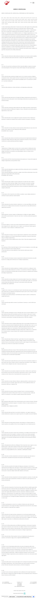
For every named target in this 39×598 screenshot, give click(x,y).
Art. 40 (16, 22)
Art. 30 (19, 20)
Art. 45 (32, 22)
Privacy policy (23, 590)
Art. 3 (8, 17)
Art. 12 (33, 17)
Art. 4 (11, 17)
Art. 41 (19, 22)
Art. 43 (25, 22)
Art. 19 (19, 19)
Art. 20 (23, 19)
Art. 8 (22, 17)
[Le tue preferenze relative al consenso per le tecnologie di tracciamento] (5, 596)
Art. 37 (6, 22)
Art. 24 (35, 19)
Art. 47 (3, 23)
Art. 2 (5, 17)
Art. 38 (9, 22)
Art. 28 (12, 20)
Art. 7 (19, 17)
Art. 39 (12, 22)
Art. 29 (16, 20)
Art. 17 (13, 19)
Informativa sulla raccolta (10, 596)
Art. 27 (9, 20)
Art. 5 (14, 17)
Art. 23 (32, 19)
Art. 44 (29, 22)
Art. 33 (29, 20)
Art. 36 (3, 22)
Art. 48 (6, 23)
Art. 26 (6, 20)
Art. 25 (3, 20)
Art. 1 (2, 17)
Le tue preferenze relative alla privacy (23, 596)
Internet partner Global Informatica (18, 593)
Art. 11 (31, 17)
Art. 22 (29, 19)
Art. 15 (7, 19)
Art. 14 (4, 19)
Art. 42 (22, 22)
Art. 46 (35, 22)
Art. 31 (22, 20)
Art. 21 (26, 19)
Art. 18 (16, 19)
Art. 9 (25, 17)
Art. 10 (27, 17)
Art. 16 (10, 19)
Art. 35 (35, 20)
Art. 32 (25, 20)
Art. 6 (16, 17)
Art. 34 (32, 20)
